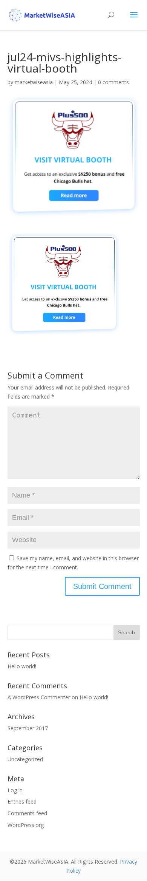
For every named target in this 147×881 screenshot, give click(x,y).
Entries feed (22, 801)
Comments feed (27, 813)
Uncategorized (25, 759)
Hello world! (22, 666)
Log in (15, 790)
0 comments (113, 82)
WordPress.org (26, 824)
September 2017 (28, 728)
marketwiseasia (34, 82)
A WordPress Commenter (39, 697)
